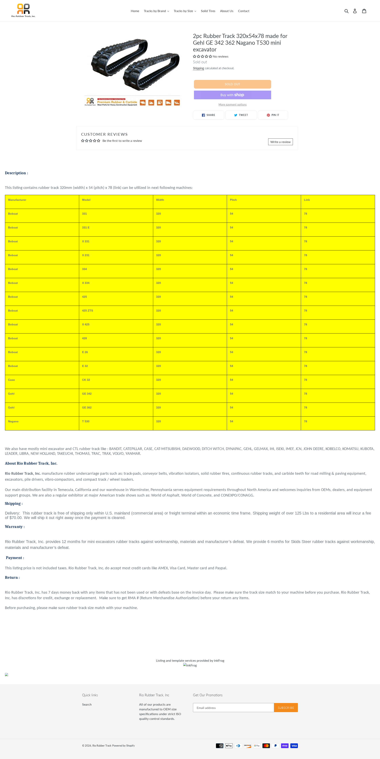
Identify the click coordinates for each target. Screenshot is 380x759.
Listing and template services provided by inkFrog (190, 660)
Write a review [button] (280, 142)
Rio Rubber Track (101, 745)
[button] (203, 56)
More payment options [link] (232, 104)
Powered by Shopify (123, 745)
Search (87, 704)
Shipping (198, 68)
